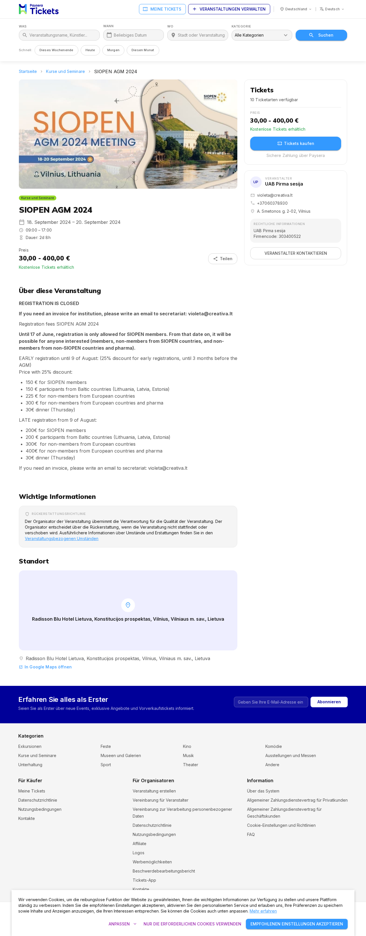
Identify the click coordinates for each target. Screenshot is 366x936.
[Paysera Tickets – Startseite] (39, 9)
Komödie (273, 746)
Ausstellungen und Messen (290, 755)
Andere (272, 764)
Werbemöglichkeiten (152, 861)
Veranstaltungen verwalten (229, 9)
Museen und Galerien (121, 755)
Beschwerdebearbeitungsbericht (164, 871)
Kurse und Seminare (65, 71)
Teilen (222, 259)
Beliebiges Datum (130, 35)
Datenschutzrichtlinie (37, 800)
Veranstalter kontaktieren (295, 253)
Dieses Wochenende (56, 50)
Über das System (263, 790)
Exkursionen (29, 746)
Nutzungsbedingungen (39, 809)
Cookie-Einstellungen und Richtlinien (281, 825)
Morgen (113, 50)
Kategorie (241, 26)
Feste (106, 746)
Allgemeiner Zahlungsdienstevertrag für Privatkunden (297, 800)
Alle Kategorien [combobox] (249, 35)
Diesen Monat (143, 50)
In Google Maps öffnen (45, 666)
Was (23, 26)
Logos (138, 852)
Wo (170, 26)
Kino (187, 746)
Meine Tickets (161, 9)
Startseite (28, 71)
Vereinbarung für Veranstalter (160, 800)
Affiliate (139, 843)
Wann (108, 26)
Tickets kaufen (295, 143)
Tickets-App (144, 880)
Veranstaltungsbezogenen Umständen (62, 538)
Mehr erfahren (263, 911)
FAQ (251, 834)
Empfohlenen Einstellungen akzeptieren (296, 923)
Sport (106, 764)
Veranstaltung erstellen (154, 790)
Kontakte (26, 818)
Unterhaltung (30, 764)
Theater (190, 764)
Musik (188, 755)
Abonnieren (329, 701)
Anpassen (123, 924)
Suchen (325, 35)
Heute (90, 50)
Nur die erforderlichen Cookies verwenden (192, 923)
